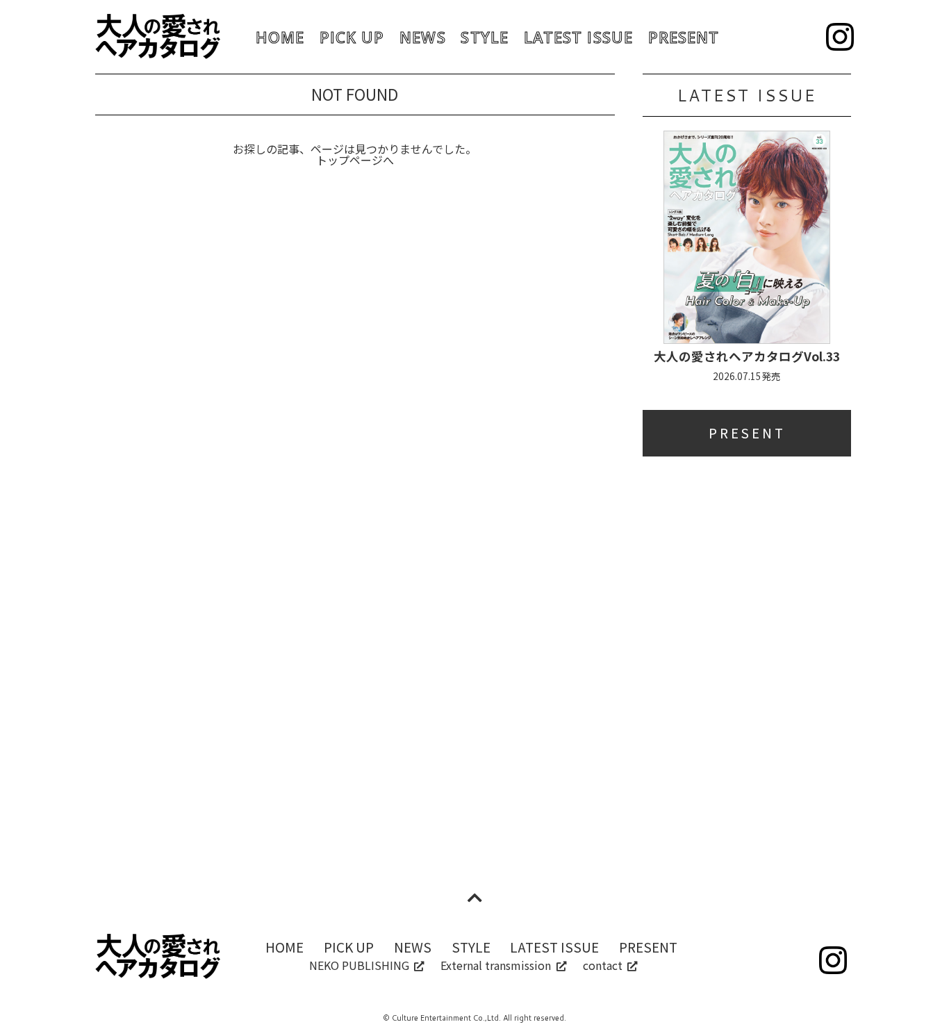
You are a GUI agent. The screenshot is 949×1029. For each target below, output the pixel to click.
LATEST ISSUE (578, 37)
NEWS (422, 37)
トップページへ (355, 159)
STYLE (484, 37)
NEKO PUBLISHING (359, 965)
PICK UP (352, 37)
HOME (280, 37)
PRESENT (684, 37)
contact (602, 965)
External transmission (495, 965)
